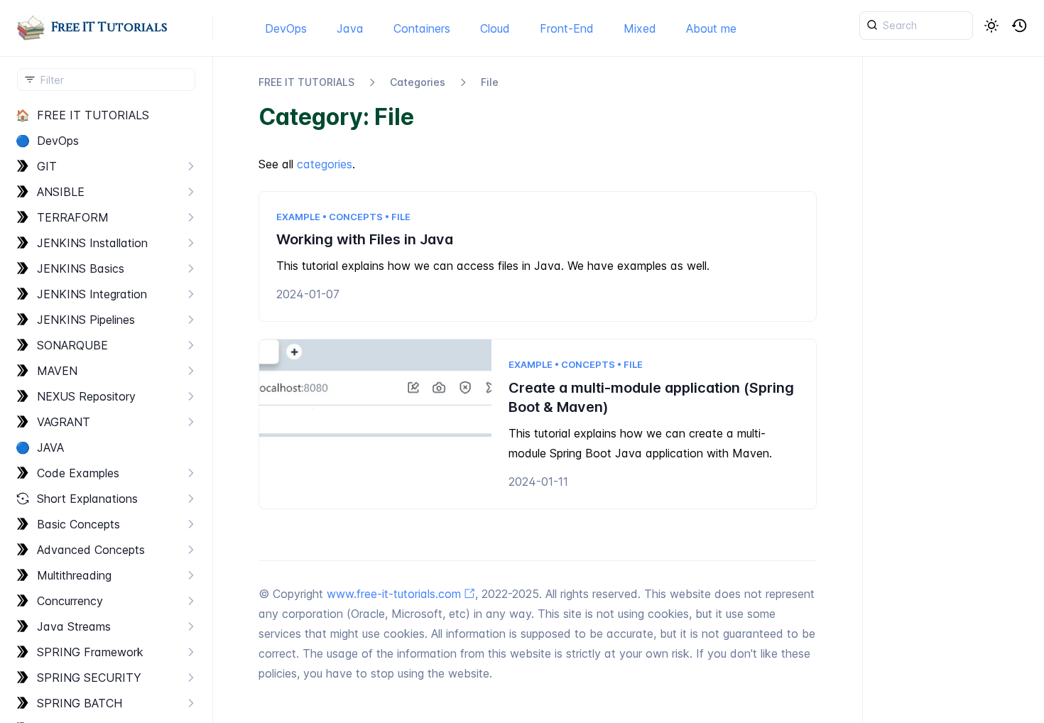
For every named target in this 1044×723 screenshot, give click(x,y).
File (490, 82)
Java (350, 28)
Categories (417, 82)
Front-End (567, 28)
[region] (106, 412)
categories (324, 164)
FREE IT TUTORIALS (306, 82)
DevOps (286, 28)
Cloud (495, 28)
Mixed (640, 28)
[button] (1020, 25)
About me (711, 28)
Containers (421, 28)
